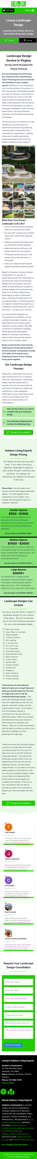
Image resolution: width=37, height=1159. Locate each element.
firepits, (15, 1125)
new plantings (19, 1128)
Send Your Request (13, 1045)
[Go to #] (10, 1092)
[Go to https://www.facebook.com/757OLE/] (3, 1092)
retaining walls (14, 1122)
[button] (9, 40)
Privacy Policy (8, 1083)
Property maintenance (19, 1134)
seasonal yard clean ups (23, 1140)
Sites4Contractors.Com (22, 1156)
